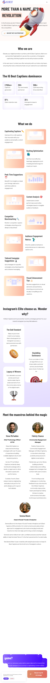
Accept (6, 678)
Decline (12, 678)
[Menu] (47, 2)
